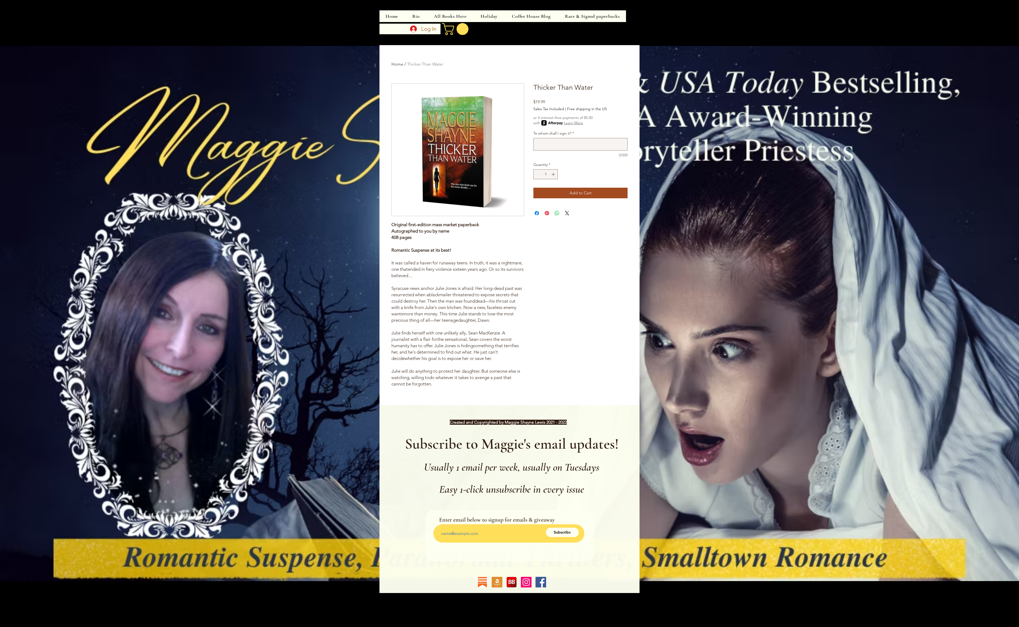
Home (397, 64)
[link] (456, 29)
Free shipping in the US (587, 108)
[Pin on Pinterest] (547, 213)
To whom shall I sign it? (553, 133)
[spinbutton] (545, 174)
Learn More (573, 123)
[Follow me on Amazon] (497, 582)
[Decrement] (537, 174)
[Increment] (553, 174)
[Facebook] (541, 582)
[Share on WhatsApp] (557, 213)
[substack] (482, 582)
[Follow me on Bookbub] (511, 582)
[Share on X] (567, 213)
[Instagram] (526, 582)
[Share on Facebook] (537, 213)
